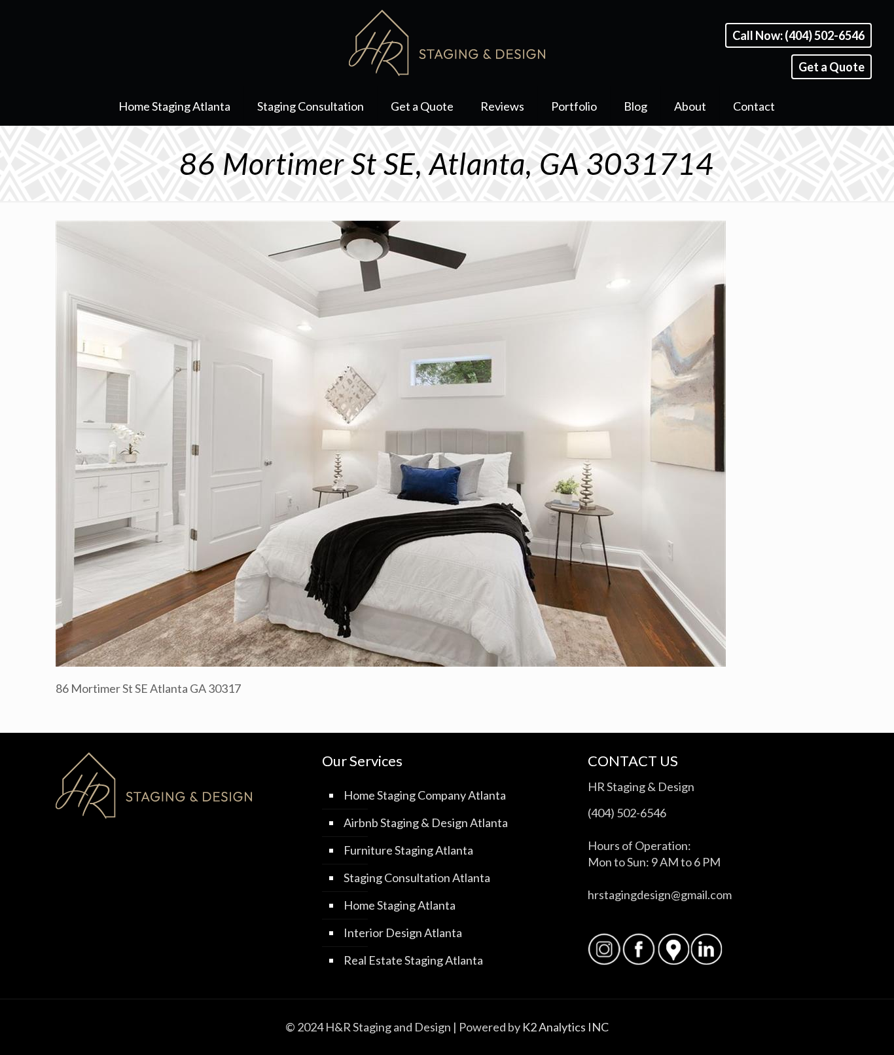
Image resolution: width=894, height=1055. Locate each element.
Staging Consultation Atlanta (417, 877)
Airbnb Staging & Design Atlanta (426, 822)
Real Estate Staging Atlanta (413, 960)
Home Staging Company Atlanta (425, 795)
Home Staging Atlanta (400, 905)
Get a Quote (831, 67)
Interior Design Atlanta (403, 932)
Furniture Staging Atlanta (408, 850)
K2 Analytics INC (565, 1027)
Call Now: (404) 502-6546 (798, 35)
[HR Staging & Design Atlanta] (447, 43)
